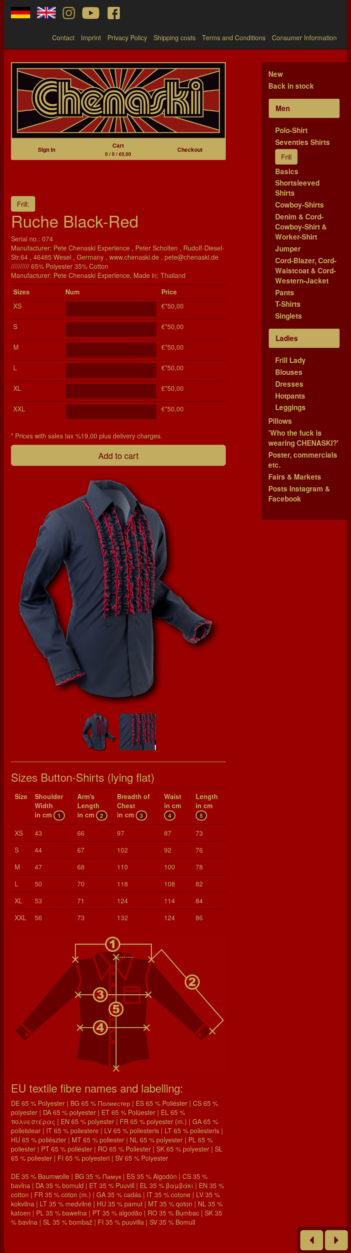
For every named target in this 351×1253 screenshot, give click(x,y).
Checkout (189, 149)
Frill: (23, 203)
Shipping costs (175, 37)
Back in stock (291, 86)
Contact (63, 37)
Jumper (288, 249)
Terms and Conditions (234, 37)
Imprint (91, 37)
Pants (284, 293)
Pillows (280, 421)
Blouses (289, 372)
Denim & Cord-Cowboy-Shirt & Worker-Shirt (301, 227)
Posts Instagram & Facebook (299, 494)
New (275, 74)
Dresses (289, 384)
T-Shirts (288, 304)
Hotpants (290, 396)
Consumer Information (304, 37)
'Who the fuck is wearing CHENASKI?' (303, 438)
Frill (286, 156)
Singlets (288, 316)
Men (283, 108)
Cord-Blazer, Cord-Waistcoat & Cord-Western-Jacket (305, 271)
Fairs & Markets (294, 477)
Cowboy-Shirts (299, 205)
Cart (118, 149)
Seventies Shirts (302, 142)
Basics (286, 171)
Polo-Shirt (291, 130)
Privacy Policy (127, 37)
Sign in (46, 149)
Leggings (290, 407)
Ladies (287, 338)
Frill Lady (290, 360)
